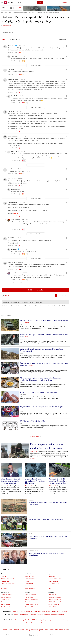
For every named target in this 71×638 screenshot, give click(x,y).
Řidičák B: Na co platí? (54, 602)
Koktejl (21, 382)
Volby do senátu (5, 586)
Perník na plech (5, 606)
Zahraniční (22, 339)
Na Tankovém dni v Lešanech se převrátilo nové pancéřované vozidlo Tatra (44, 321)
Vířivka (39, 617)
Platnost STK (52, 606)
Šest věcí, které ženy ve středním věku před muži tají (38, 392)
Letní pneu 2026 (52, 594)
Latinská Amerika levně (31, 604)
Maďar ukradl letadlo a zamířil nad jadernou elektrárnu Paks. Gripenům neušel (41, 350)
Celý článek (33, 459)
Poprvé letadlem (29, 597)
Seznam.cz (65, 2)
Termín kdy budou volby (7, 583)
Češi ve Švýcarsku (30, 602)
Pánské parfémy (39, 622)
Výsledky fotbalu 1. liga (54, 578)
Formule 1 (51, 586)
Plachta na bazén (23, 614)
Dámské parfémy (41, 620)
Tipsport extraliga (53, 581)
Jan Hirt (27, 581)
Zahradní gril (32, 617)
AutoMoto (22, 368)
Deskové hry (57, 620)
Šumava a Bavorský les (31, 599)
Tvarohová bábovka (6, 602)
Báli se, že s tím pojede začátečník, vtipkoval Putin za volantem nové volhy (44, 335)
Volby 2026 (4, 576)
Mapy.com (16, 611)
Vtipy (21, 423)
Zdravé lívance (5, 599)
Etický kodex (44, 629)
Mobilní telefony (19, 620)
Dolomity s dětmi (29, 606)
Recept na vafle (5, 604)
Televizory (65, 620)
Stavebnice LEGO (30, 620)
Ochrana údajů (53, 629)
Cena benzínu (46, 611)
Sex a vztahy (23, 394)
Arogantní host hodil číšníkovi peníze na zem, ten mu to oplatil (42, 406)
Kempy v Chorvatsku (30, 594)
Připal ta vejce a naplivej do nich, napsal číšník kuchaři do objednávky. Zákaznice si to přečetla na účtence (40, 379)
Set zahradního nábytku (57, 614)
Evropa (21, 353)
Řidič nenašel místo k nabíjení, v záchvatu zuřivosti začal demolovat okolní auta (44, 364)
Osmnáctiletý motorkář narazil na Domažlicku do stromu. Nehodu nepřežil (58, 481)
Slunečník (40, 614)
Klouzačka (47, 614)
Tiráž (26, 629)
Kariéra (22, 629)
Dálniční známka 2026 (54, 597)
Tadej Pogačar (29, 583)
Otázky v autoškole (53, 604)
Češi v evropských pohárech (59, 611)
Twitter (10, 629)
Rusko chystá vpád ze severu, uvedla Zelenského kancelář (47, 446)
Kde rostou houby (36, 611)
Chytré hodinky (30, 622)
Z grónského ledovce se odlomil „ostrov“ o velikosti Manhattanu (35, 481)
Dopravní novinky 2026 (54, 599)
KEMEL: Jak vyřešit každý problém (32, 421)
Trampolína (33, 614)
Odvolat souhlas (63, 629)
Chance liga (51, 576)
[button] (10, 325)
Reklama (16, 629)
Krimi (21, 324)
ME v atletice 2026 (53, 583)
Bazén (16, 614)
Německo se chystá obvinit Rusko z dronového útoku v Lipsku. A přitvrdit (10, 481)
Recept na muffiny (6, 597)
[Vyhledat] (40, 2)
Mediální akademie (34, 629)
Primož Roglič (28, 586)
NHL (49, 588)
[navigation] (2, 2)
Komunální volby (5, 588)
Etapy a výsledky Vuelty (31, 578)
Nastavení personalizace (35, 631)
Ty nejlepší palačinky (7, 594)
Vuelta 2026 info (29, 576)
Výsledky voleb (5, 581)
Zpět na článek (7, 26)
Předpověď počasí (25, 611)
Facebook (4, 629)
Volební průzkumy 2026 (7, 578)
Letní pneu (50, 620)
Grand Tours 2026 (30, 588)
